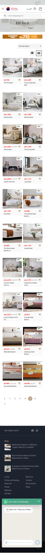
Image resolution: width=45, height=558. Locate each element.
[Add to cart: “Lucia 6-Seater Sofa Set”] (20, 280)
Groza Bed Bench (10, 386)
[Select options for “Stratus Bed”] (20, 114)
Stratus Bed (8, 117)
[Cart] (40, 9)
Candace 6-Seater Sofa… (30, 284)
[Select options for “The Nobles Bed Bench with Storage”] (40, 211)
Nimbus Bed (28, 117)
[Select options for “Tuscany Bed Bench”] (40, 314)
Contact (29, 480)
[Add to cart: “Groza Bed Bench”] (20, 383)
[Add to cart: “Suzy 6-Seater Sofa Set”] (20, 314)
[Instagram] (37, 430)
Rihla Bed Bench (10, 352)
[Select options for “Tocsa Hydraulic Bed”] (40, 80)
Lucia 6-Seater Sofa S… (9, 284)
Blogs (28, 487)
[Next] (5, 404)
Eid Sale (22, 28)
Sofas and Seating (11, 480)
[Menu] (2, 9)
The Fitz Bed (8, 83)
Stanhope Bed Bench (29, 353)
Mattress (8, 490)
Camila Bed (28, 248)
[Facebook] (32, 430)
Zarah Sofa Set (9, 182)
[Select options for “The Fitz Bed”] (20, 80)
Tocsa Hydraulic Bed (30, 84)
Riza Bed (7, 214)
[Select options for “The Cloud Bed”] (40, 146)
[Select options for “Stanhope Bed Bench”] (40, 349)
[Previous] (5, 398)
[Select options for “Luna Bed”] (40, 178)
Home (14, 28)
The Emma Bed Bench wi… (9, 249)
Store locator (31, 483)
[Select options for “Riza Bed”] (20, 211)
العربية (29, 9)
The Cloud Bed (29, 149)
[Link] (12, 9)
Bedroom (8, 483)
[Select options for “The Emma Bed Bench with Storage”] (20, 245)
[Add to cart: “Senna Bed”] (20, 146)
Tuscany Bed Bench (28, 318)
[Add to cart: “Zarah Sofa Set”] (20, 178)
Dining (6, 487)
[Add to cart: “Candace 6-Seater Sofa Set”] (40, 280)
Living (6, 477)
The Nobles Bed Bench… (30, 215)
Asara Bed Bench (30, 386)
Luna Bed (27, 182)
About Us (29, 477)
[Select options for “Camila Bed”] (40, 245)
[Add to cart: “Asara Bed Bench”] (40, 383)
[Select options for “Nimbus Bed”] (40, 114)
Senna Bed (8, 149)
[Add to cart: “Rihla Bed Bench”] (20, 349)
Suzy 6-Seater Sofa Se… (11, 318)
